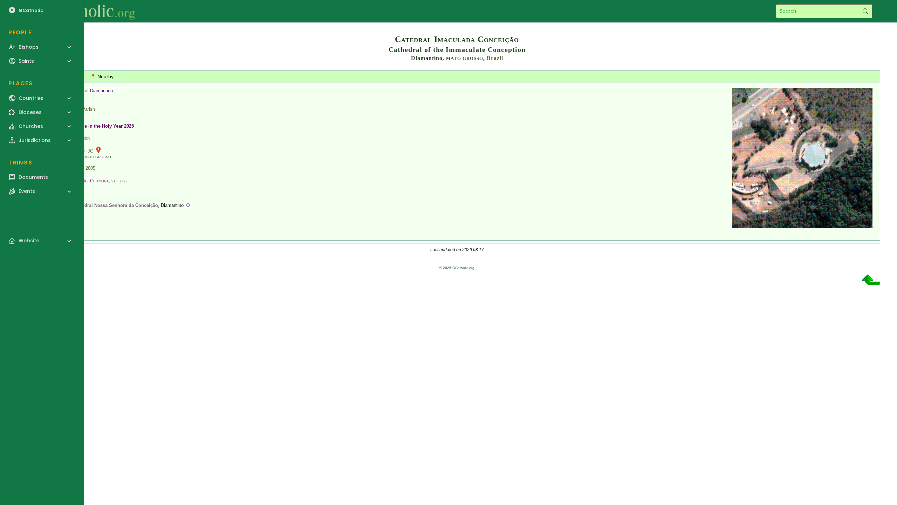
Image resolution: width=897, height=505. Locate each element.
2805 (90, 168)
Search (865, 11)
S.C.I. (115, 181)
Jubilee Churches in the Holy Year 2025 (91, 126)
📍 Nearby (102, 76)
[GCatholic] (86, 11)
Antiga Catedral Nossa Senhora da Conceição (109, 205)
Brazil (495, 58)
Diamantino (101, 90)
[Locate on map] (188, 205)
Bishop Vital (86, 180)
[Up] (871, 282)
